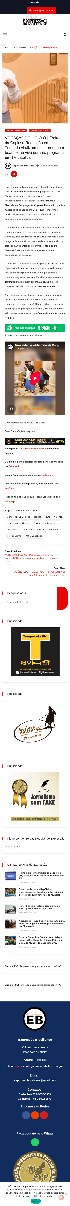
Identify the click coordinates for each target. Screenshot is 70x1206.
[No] (66, 1194)
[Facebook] (26, 1115)
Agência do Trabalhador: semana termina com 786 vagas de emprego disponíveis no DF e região (42, 924)
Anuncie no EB (35, 1060)
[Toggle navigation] (4, 35)
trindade (53, 529)
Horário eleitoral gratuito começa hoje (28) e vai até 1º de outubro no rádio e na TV (41, 875)
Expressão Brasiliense (23, 166)
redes (12, 295)
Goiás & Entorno (40, 130)
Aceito (35, 1201)
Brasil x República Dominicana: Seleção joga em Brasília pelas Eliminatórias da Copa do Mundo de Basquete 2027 (41, 940)
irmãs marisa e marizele (19, 529)
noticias (40, 529)
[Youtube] (44, 1115)
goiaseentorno (52, 523)
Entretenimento (20, 48)
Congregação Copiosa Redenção (24, 516)
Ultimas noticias (34, 536)
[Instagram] (35, 1115)
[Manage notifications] (61, 1197)
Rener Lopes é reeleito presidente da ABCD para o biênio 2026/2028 (39, 907)
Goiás (37, 523)
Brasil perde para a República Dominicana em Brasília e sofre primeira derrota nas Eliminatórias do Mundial (41, 892)
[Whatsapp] (35, 1142)
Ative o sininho (12, 846)
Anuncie (35, 2)
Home (7, 48)
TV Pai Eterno (14, 536)
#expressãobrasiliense (27, 510)
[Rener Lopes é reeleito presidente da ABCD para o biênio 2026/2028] (10, 909)
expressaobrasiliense (18, 523)
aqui (17, 1066)
